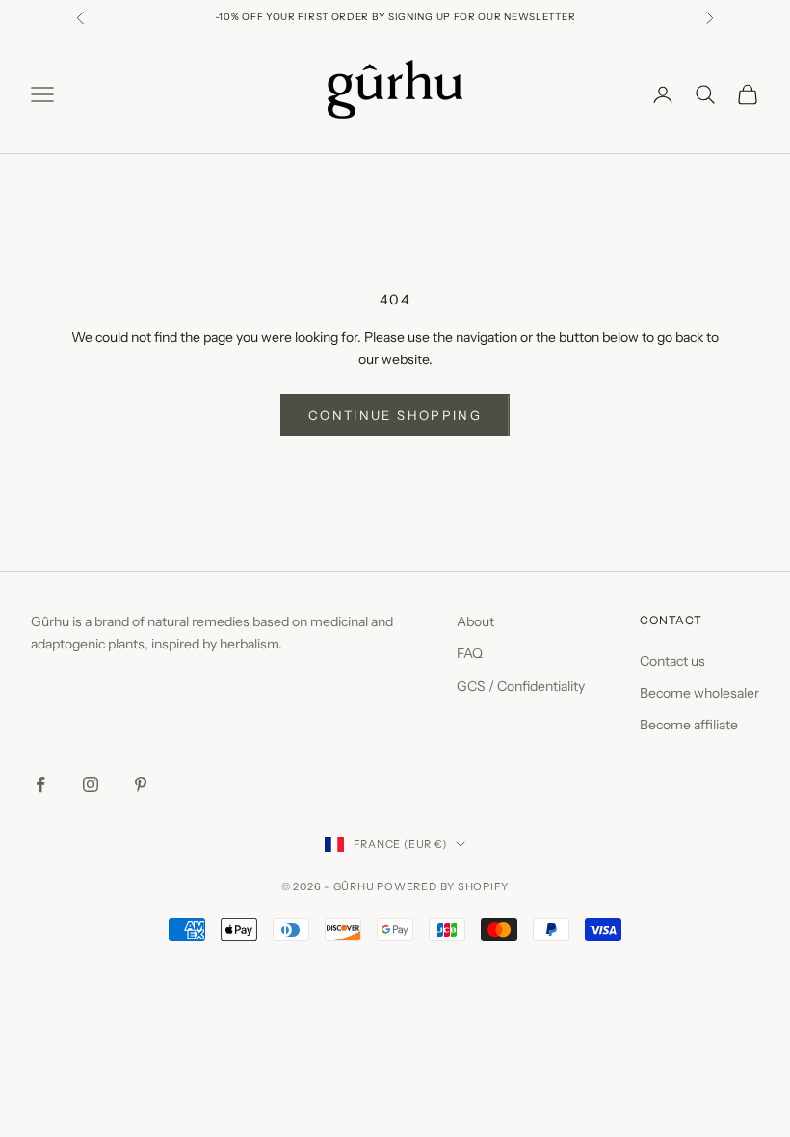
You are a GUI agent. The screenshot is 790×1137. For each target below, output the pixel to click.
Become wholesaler (699, 692)
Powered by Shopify (443, 886)
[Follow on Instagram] (90, 784)
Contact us (672, 661)
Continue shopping (395, 415)
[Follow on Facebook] (40, 784)
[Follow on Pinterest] (140, 784)
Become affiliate (689, 724)
